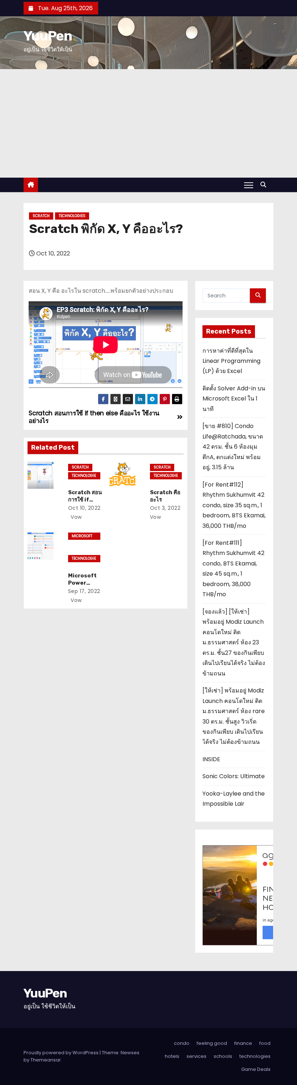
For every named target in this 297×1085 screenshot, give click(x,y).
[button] (265, 184)
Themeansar (45, 1059)
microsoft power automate (82, 536)
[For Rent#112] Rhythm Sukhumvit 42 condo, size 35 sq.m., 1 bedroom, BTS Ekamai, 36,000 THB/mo (233, 505)
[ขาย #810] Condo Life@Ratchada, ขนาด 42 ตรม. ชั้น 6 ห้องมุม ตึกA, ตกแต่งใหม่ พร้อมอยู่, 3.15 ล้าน (232, 446)
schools (223, 1056)
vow (75, 517)
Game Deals (256, 1069)
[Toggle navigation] (248, 184)
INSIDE (211, 759)
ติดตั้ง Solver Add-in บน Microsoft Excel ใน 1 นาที (233, 398)
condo (181, 1043)
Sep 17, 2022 (84, 591)
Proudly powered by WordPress (62, 1052)
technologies (72, 216)
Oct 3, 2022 (165, 508)
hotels (172, 1056)
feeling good (212, 1043)
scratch (41, 216)
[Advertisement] (148, 123)
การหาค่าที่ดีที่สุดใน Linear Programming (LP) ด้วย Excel (231, 361)
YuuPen (48, 35)
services (196, 1056)
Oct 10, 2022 (84, 508)
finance (243, 1043)
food (265, 1043)
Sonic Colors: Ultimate (233, 776)
